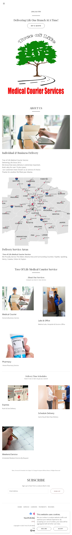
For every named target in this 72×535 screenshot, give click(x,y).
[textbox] (28, 491)
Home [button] (20, 507)
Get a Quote (36, 26)
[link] (30, 514)
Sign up (57, 491)
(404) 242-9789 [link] (36, 12)
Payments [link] (43, 507)
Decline (44, 528)
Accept (60, 528)
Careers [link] (34, 507)
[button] (4, 3)
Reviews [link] (51, 507)
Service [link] (26, 507)
